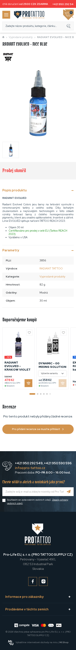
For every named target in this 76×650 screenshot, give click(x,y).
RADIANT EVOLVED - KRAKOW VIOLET (17, 366)
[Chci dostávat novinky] (69, 491)
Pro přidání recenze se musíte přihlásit (36, 429)
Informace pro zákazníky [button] (24, 597)
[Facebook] (32, 581)
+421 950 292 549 (63, 4)
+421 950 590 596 (58, 463)
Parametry (10, 250)
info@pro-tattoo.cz (30, 468)
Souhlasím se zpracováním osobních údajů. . (37, 501)
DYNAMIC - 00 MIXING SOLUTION (52, 365)
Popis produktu (14, 190)
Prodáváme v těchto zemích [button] (27, 609)
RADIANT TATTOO (51, 268)
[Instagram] (43, 581)
